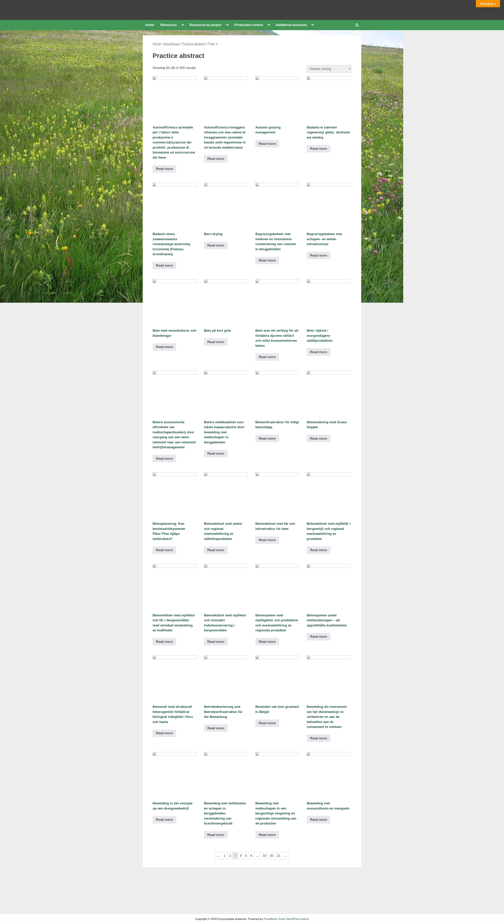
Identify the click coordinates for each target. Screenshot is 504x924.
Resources (168, 25)
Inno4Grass (171, 44)
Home (149, 25)
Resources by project (205, 25)
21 (278, 856)
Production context (248, 25)
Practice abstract (193, 44)
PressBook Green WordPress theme (286, 918)
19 (264, 856)
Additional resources (291, 25)
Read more (164, 169)
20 (271, 856)
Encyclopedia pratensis (252, 10)
